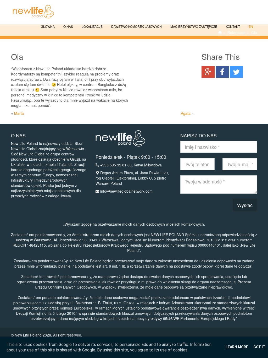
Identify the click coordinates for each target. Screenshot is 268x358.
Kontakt (232, 26)
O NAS (68, 26)
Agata (186, 113)
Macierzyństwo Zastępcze (193, 26)
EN (250, 26)
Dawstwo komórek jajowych (136, 26)
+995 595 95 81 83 (116, 164)
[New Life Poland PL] (30, 6)
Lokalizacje (92, 26)
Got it (259, 347)
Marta (19, 113)
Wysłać (245, 205)
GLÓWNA (47, 26)
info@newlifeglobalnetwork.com (126, 191)
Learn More (237, 347)
